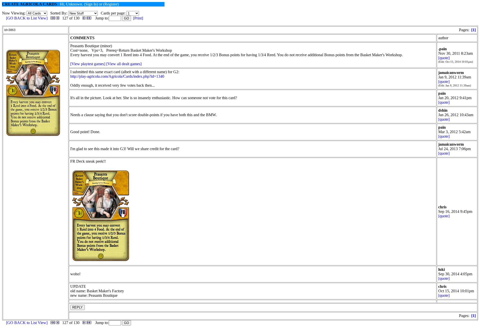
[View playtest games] (87, 64)
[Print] (138, 18)
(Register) (111, 4)
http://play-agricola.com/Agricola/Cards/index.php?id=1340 (117, 76)
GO (126, 18)
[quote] (444, 58)
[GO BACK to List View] (27, 18)
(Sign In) (91, 4)
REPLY (77, 307)
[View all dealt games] (124, 64)
